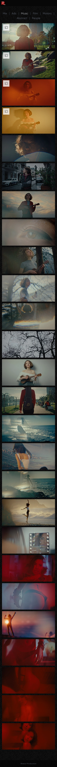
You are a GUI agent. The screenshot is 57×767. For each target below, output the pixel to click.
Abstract (22, 18)
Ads (14, 13)
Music (24, 13)
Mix (5, 13)
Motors (47, 13)
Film (35, 13)
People (36, 18)
